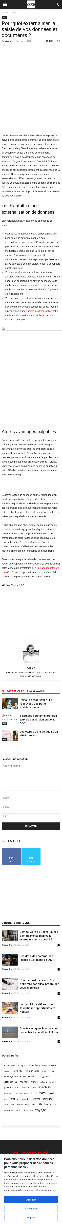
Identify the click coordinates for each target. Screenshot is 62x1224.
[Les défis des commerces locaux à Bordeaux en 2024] (10, 960)
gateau (43, 1082)
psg (18, 1099)
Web (4, 17)
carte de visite (49, 1065)
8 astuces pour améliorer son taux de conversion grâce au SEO (38, 719)
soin (12, 1105)
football (24, 1081)
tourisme (30, 1104)
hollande (32, 1087)
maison (19, 1093)
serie (6, 1104)
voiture (28, 1110)
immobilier (44, 1087)
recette (25, 1099)
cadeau (36, 1065)
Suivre (31, 849)
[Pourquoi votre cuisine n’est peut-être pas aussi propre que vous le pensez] (10, 984)
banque (21, 1065)
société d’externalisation (39, 311)
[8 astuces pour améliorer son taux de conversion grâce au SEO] (10, 719)
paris (6, 1099)
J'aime (11, 849)
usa (54, 1105)
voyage (40, 1110)
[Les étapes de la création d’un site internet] (10, 735)
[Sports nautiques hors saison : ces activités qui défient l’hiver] (10, 1032)
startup (20, 1105)
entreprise (11, 1081)
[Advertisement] (31, 109)
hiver (23, 1087)
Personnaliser (31, 1208)
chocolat (7, 1071)
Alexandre (7, 945)
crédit (44, 1071)
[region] (31, 1189)
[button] (57, 4)
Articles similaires (13, 691)
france (34, 1081)
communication (32, 1070)
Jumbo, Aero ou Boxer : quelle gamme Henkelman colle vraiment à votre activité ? (39, 935)
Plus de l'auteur (36, 691)
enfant (31, 1076)
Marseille (28, 1093)
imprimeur (8, 1093)
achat (6, 1065)
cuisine (52, 1071)
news (40, 1092)
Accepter (31, 1199)
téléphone (44, 1104)
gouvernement (11, 1087)
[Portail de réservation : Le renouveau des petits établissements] (10, 703)
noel (51, 1093)
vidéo (18, 1110)
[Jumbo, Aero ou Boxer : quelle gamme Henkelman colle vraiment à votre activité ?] (10, 935)
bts (28, 1065)
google (52, 1082)
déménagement (11, 1076)
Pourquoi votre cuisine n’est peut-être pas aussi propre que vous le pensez (39, 983)
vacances (8, 1110)
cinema (18, 1070)
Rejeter (31, 1217)
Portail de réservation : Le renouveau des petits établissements (36, 703)
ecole (23, 1076)
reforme (36, 1098)
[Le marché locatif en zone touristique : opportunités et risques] (10, 1008)
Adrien (8, 41)
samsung (48, 1098)
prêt (13, 1098)
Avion (13, 1065)
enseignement (44, 1076)
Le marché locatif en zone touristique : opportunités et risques (37, 1008)
